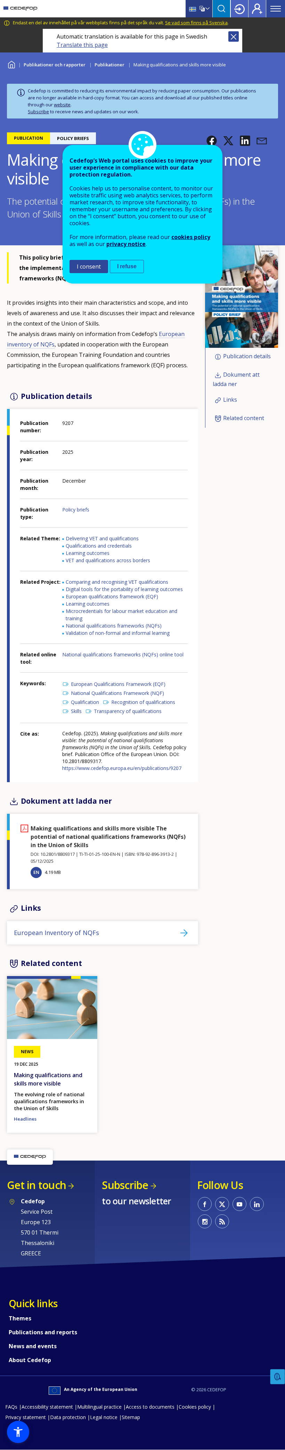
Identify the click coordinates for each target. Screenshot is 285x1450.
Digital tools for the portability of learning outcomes (124, 589)
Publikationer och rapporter (55, 65)
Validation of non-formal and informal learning (118, 633)
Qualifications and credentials (99, 545)
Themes (20, 1318)
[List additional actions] (206, 8)
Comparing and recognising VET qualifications (117, 582)
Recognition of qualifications (143, 702)
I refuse (127, 266)
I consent (89, 266)
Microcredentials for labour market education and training (121, 615)
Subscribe (38, 111)
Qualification (85, 702)
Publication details (247, 356)
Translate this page (82, 45)
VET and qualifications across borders (108, 560)
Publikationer (109, 65)
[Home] (20, 8)
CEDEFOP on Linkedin (257, 1204)
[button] (212, 141)
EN (36, 872)
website (62, 104)
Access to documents (150, 1406)
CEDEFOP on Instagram (205, 1221)
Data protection (68, 1417)
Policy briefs (75, 509)
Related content (243, 418)
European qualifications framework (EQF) (112, 596)
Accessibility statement (47, 1406)
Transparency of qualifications (128, 711)
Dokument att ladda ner (236, 379)
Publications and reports (43, 1332)
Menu (275, 8)
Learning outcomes (87, 553)
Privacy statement (25, 1417)
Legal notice (103, 1417)
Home (11, 63)
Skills (76, 711)
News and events (33, 1346)
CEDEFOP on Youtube (239, 1204)
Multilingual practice (99, 1406)
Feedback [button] (277, 1376)
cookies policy (190, 237)
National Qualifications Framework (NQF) (117, 693)
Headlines (25, 1119)
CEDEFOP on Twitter (222, 1204)
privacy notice (126, 244)
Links (230, 400)
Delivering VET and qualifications (102, 538)
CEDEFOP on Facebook (205, 1204)
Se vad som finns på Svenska (196, 22)
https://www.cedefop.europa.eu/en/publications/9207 (121, 768)
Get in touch (36, 1185)
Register (257, 8)
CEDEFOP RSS (222, 1221)
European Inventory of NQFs (56, 932)
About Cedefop (30, 1360)
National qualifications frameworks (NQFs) (114, 625)
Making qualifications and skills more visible (48, 1079)
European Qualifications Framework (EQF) (118, 684)
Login (239, 8)
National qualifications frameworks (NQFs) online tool (123, 654)
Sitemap (131, 1417)
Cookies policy (195, 1406)
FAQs (11, 1406)
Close (233, 36)
